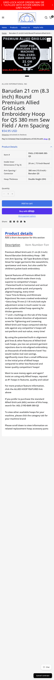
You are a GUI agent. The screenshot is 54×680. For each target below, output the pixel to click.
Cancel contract (42, 675)
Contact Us (25, 27)
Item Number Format (39, 245)
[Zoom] (49, 40)
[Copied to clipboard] (24, 221)
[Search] (46, 17)
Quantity (5, 188)
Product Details (9, 146)
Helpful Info (38, 27)
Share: (5, 221)
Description (12, 245)
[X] (14, 221)
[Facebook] (10, 221)
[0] (50, 17)
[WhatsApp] (21, 221)
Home (4, 27)
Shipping (5, 135)
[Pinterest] (17, 221)
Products (14, 27)
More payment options (27, 216)
